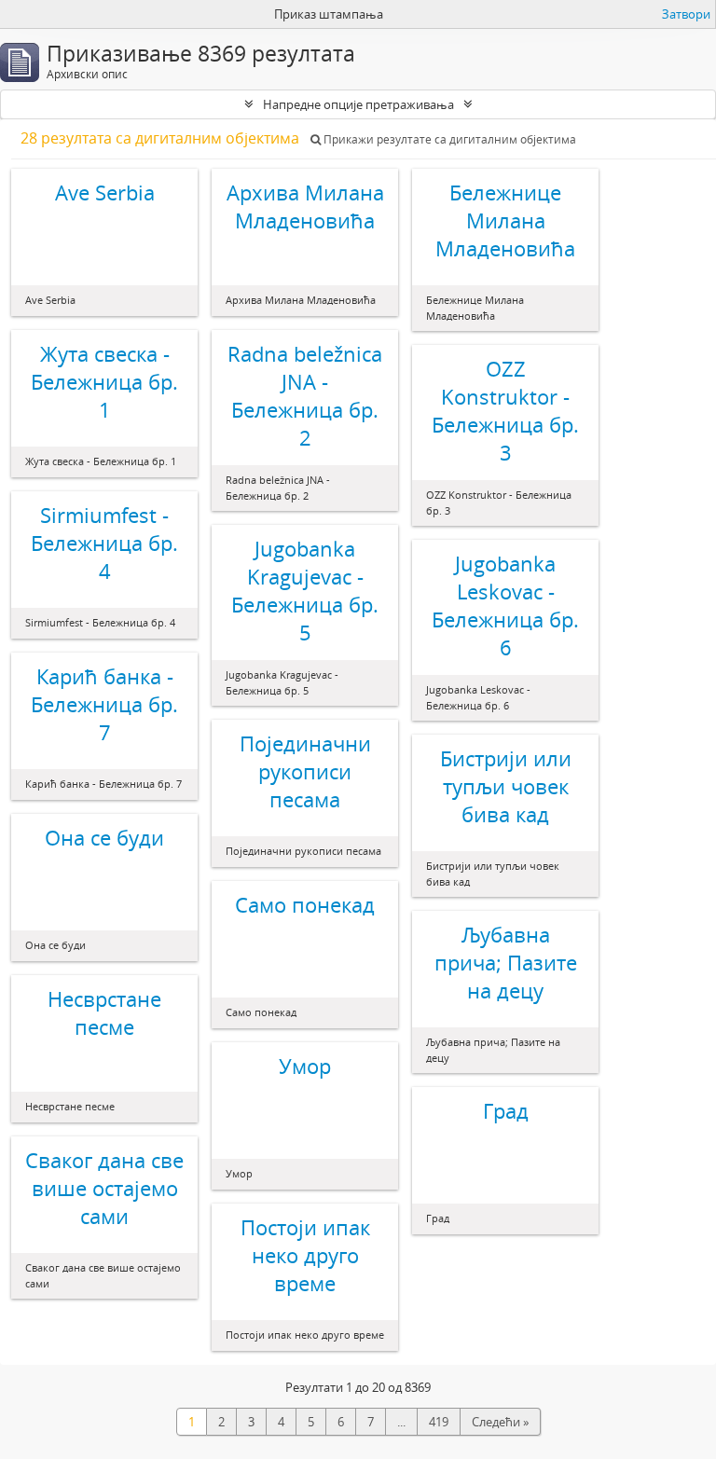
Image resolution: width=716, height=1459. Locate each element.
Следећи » (500, 1421)
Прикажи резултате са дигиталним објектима (448, 139)
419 (438, 1421)
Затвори (686, 14)
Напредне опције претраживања (358, 104)
